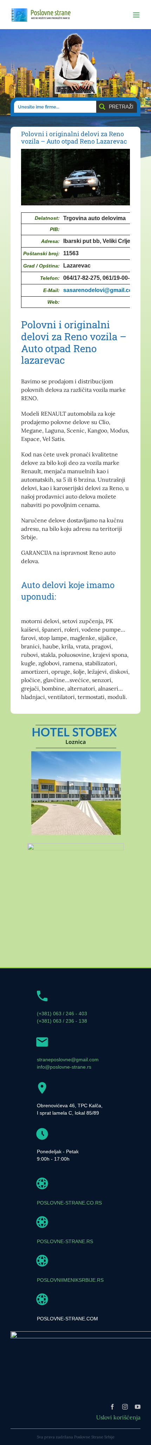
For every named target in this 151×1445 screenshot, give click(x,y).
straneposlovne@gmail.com (68, 1059)
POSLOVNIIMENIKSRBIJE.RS (70, 1280)
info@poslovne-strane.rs (64, 1067)
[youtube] (137, 1407)
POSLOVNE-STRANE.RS (65, 1241)
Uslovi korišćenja (118, 1417)
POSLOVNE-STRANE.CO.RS (69, 1203)
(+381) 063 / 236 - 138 (62, 1021)
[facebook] (112, 1407)
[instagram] (125, 1407)
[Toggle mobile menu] (136, 15)
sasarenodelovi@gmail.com (100, 290)
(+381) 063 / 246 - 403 (62, 1013)
